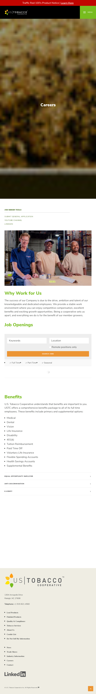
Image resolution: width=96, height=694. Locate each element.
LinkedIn (8, 224)
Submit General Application (18, 216)
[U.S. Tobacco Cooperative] (16, 12)
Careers (10, 661)
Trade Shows (12, 652)
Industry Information (15, 656)
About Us (10, 630)
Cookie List (11, 634)
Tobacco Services (14, 626)
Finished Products (14, 617)
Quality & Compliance (16, 621)
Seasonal (48, 362)
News (9, 648)
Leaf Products (12, 613)
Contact (10, 665)
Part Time (31, 362)
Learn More (67, 3)
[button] (88, 12)
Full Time (15, 362)
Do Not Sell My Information (18, 639)
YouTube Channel (13, 220)
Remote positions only (64, 347)
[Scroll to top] (90, 688)
